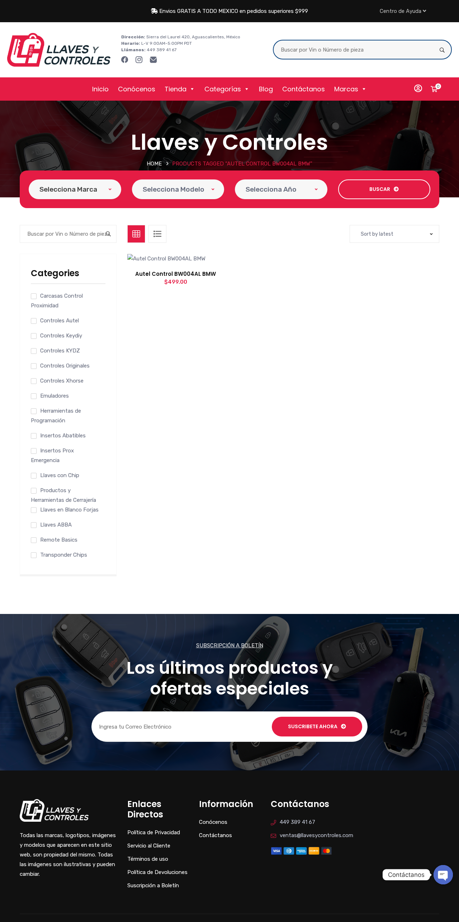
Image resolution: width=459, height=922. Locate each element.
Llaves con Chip (59, 475)
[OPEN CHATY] (443, 874)
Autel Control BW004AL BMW (175, 274)
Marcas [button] (346, 89)
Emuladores (54, 396)
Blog (266, 89)
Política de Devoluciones (157, 872)
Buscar (379, 189)
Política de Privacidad (153, 832)
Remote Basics (58, 540)
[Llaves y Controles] (58, 49)
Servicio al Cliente (148, 845)
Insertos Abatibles (63, 435)
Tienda (175, 89)
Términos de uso (147, 859)
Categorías (222, 89)
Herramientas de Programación (56, 416)
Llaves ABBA (56, 525)
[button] (191, 266)
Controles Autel (59, 320)
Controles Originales (65, 365)
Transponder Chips (63, 555)
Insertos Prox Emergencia (52, 455)
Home (154, 163)
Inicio (100, 89)
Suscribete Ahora (312, 726)
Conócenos (136, 89)
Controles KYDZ (60, 350)
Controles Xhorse (62, 381)
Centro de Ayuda (400, 11)
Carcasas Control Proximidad (57, 301)
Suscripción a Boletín (153, 885)
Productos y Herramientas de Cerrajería (63, 495)
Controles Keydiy (61, 335)
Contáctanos (303, 89)
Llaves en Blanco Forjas (69, 509)
